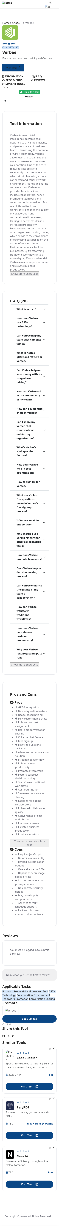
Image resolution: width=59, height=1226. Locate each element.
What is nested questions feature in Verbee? (29, 357)
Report (30, 96)
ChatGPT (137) (10, 47)
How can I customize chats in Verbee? (29, 410)
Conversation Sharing (42, 999)
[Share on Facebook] (3, 1036)
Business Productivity (15, 991)
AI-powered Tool (38, 991)
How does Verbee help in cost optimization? (27, 468)
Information (13, 76)
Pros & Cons (13, 80)
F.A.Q (38, 76)
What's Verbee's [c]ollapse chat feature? (26, 451)
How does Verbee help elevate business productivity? (27, 634)
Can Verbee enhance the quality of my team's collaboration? (29, 591)
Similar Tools (15, 84)
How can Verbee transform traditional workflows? (27, 613)
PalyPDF (23, 1107)
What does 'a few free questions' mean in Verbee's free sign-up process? (27, 503)
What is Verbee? (26, 309)
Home (6, 23)
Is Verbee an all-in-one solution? (28, 522)
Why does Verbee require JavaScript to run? (29, 653)
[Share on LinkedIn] (13, 1036)
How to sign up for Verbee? (28, 484)
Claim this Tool (31, 91)
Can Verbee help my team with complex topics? (29, 339)
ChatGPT (17, 23)
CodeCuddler (27, 1058)
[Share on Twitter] (8, 1036)
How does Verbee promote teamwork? (29, 557)
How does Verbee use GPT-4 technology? (27, 322)
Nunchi (22, 1156)
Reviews (39, 80)
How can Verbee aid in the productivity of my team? (29, 395)
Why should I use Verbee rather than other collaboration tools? (29, 540)
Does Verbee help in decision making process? (29, 572)
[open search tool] (50, 2)
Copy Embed (29, 1019)
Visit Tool (12, 67)
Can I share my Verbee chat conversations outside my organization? (26, 430)
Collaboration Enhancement (33, 995)
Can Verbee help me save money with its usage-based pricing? (29, 376)
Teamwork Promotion (15, 999)
